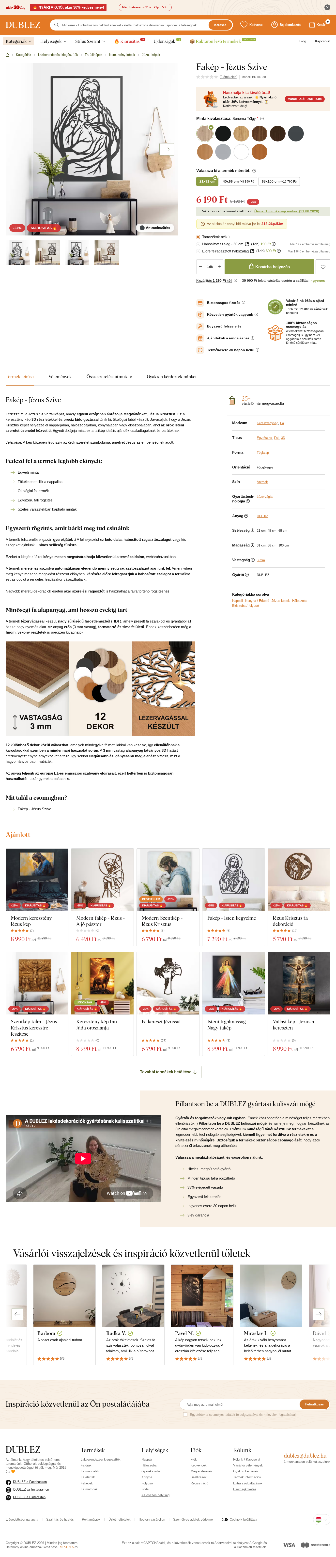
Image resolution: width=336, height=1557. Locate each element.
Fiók (194, 1459)
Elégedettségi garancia (22, 1519)
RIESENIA (66, 1547)
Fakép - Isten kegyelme (231, 918)
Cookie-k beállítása (243, 1519)
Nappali (237, 601)
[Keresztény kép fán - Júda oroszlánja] (102, 983)
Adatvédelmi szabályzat (231, 1543)
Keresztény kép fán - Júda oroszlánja (98, 1024)
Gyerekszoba (150, 1471)
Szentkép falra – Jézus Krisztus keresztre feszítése (34, 1027)
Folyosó (147, 1483)
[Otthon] (7, 55)
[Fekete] (77, 252)
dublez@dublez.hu (305, 1455)
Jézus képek (281, 601)
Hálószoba (299, 601)
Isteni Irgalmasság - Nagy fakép (228, 1024)
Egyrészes (264, 438)
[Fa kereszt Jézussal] (168, 983)
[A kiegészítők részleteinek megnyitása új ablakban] (247, 244)
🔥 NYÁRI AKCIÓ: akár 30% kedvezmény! (68, 7)
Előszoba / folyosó (245, 605)
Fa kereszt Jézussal (161, 1021)
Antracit (262, 482)
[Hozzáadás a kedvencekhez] (323, 266)
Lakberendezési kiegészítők (101, 1459)
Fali (276, 438)
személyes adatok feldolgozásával (233, 1415)
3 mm (261, 560)
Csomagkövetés (244, 1489)
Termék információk (247, 1477)
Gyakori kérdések (245, 1471)
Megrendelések (201, 1471)
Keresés (220, 25)
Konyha (146, 1477)
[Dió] (106, 252)
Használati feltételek (251, 1547)
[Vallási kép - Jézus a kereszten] (299, 983)
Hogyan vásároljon (152, 1519)
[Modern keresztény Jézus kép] (37, 880)
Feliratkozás (314, 1404)
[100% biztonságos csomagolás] (275, 333)
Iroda (145, 1489)
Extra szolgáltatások (247, 1483)
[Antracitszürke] (18, 252)
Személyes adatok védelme (193, 1519)
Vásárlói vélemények (248, 1465)
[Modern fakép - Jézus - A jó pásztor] (102, 880)
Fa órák (86, 1465)
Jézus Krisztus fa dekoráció (290, 921)
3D (283, 438)
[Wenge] (47, 252)
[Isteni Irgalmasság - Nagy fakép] (233, 983)
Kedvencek (199, 1465)
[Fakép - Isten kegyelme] (233, 880)
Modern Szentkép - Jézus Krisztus (162, 921)
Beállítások (199, 1477)
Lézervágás (265, 496)
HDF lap (262, 516)
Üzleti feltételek (119, 1519)
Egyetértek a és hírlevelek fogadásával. (243, 1415)
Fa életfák (88, 1477)
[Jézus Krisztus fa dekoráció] (299, 880)
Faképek (87, 1483)
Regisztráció (199, 1483)
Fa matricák (89, 1489)
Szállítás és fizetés (60, 1519)
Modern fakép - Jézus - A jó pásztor (100, 921)
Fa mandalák (90, 1471)
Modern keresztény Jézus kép (31, 921)
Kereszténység (267, 423)
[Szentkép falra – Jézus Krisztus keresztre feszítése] (37, 983)
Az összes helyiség (155, 1495)
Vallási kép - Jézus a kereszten (293, 1024)
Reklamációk (91, 1519)
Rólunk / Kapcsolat (246, 1459)
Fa (282, 423)
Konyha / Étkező (257, 601)
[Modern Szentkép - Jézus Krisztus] (168, 880)
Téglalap (263, 452)
